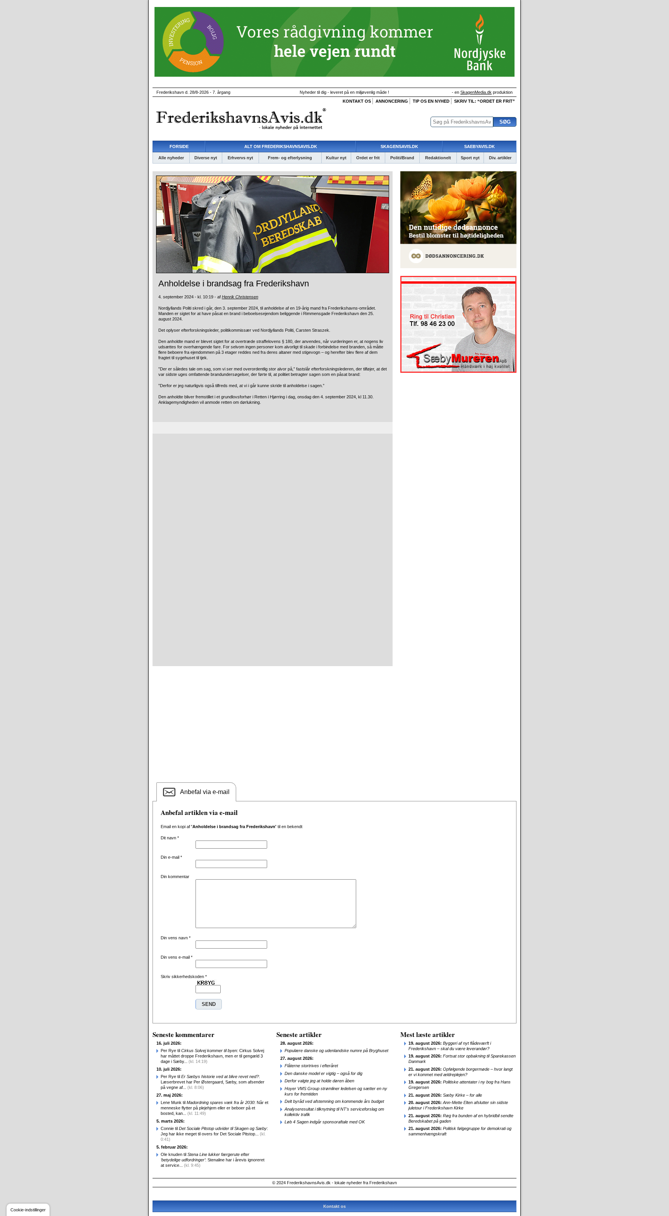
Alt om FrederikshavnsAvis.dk (280, 146)
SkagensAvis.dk (399, 146)
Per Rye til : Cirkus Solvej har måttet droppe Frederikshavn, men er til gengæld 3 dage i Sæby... (212, 1056)
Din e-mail (171, 857)
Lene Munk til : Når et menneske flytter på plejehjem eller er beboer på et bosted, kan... (214, 1108)
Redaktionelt (438, 157)
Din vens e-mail (176, 957)
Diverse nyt (205, 157)
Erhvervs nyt (240, 157)
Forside (179, 146)
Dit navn (170, 837)
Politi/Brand (402, 157)
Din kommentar (175, 876)
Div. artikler (500, 157)
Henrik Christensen (240, 297)
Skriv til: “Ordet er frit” (484, 101)
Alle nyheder (171, 157)
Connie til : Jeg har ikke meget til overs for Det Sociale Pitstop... (214, 1134)
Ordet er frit (368, 157)
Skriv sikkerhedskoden (184, 976)
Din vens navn (175, 937)
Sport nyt (470, 157)
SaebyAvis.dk (479, 146)
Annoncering (392, 101)
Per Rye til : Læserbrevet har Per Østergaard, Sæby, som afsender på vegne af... (212, 1082)
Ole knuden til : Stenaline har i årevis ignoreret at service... (212, 1160)
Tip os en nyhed (431, 101)
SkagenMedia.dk (476, 92)
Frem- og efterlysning (290, 157)
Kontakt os (357, 101)
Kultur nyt (336, 157)
